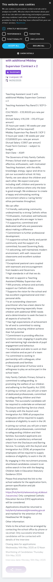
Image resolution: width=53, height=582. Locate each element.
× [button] (50, 3)
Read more (20, 23)
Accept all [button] (13, 46)
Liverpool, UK (15, 77)
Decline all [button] (38, 46)
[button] (26, 53)
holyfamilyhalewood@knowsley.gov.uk (25, 510)
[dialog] (26, 29)
